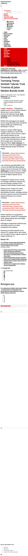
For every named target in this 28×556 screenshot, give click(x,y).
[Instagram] (4, 274)
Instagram (11, 23)
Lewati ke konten (6, 1)
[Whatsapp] (4, 301)
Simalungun (5, 171)
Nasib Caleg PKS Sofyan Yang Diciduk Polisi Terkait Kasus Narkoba (14, 250)
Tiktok (10, 28)
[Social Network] (4, 20)
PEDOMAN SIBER (8, 550)
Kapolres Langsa (8, 244)
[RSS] (4, 280)
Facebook (11, 21)
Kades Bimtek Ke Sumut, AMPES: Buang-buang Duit (12, 292)
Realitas (10, 108)
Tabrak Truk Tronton (12, 245)
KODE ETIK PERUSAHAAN (11, 552)
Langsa (18, 145)
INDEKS (6, 547)
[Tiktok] (4, 278)
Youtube (10, 26)
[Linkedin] (4, 275)
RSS (9, 29)
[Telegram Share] (4, 300)
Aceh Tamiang (9, 242)
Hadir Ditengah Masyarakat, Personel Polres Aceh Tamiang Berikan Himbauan (15, 258)
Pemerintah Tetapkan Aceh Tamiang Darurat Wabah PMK (14, 264)
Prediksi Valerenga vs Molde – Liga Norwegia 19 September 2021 (14, 288)
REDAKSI (6, 549)
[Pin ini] (4, 298)
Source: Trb (5, 239)
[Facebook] (4, 272)
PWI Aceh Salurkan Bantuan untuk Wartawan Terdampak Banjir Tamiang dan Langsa (15, 254)
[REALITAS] (4, 3)
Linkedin (10, 24)
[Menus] (1, 5)
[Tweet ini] (4, 297)
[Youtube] (4, 277)
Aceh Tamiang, (17, 143)
